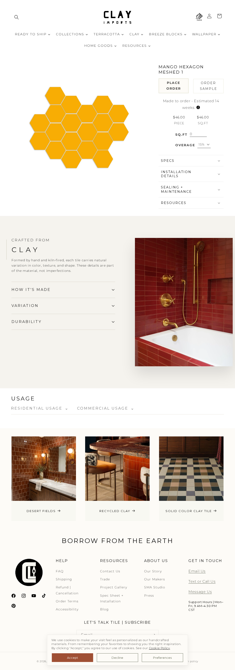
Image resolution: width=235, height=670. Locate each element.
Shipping (64, 579)
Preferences (162, 657)
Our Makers (154, 579)
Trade (105, 579)
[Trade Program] (199, 17)
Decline (117, 657)
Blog (104, 609)
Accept (72, 657)
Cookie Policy (159, 648)
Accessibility (67, 609)
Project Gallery (113, 587)
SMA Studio (154, 587)
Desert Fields (41, 511)
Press (149, 595)
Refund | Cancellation (67, 590)
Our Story (153, 571)
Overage (185, 145)
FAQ (60, 571)
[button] (16, 17)
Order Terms (67, 601)
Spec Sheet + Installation (111, 598)
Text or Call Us (201, 581)
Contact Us (110, 571)
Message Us (200, 592)
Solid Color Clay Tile (188, 511)
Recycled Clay (114, 511)
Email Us (197, 571)
